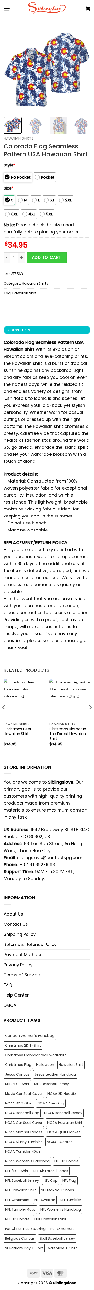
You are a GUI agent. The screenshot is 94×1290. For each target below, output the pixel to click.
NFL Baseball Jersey (22, 1180)
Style (9, 165)
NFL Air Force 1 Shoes (50, 1170)
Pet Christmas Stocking (25, 1228)
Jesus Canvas (17, 1074)
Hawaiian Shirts (19, 138)
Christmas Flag (18, 1064)
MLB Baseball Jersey (51, 1084)
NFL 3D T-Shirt (16, 1170)
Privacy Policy (18, 965)
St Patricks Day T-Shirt (24, 1248)
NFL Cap (51, 1180)
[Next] (82, 70)
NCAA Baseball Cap (22, 1113)
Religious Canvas (20, 1238)
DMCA (10, 1005)
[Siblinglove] (47, 8)
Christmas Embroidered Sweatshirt (35, 1055)
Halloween (45, 1064)
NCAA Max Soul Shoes (24, 1132)
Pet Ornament (62, 1228)
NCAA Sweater (59, 1141)
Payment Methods (23, 955)
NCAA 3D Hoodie (61, 1093)
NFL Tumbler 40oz (20, 1209)
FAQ (8, 985)
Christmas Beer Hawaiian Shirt (17, 731)
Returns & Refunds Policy (30, 944)
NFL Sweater (44, 1199)
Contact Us (16, 924)
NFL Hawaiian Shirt (20, 1190)
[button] (7, 8)
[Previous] (11, 70)
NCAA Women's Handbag (27, 1161)
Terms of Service (22, 975)
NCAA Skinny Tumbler (23, 1141)
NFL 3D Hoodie (66, 1161)
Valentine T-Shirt (62, 1248)
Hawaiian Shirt (24, 293)
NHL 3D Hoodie (17, 1219)
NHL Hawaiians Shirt (51, 1219)
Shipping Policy (20, 934)
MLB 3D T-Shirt (17, 1084)
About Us (13, 914)
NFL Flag (69, 1180)
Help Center (16, 995)
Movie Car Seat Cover (24, 1093)
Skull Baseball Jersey (57, 1238)
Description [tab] (18, 330)
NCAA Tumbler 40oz (22, 1151)
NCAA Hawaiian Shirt (64, 1122)
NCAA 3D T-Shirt (19, 1103)
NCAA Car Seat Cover (23, 1122)
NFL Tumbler (70, 1199)
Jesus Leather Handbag (55, 1074)
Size (8, 188)
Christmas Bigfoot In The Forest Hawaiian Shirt (67, 734)
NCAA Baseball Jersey (63, 1113)
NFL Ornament (17, 1199)
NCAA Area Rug (51, 1103)
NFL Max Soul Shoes (57, 1190)
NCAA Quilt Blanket (63, 1132)
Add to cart (46, 257)
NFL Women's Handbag (60, 1209)
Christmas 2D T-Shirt (23, 1045)
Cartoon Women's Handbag (29, 1035)
